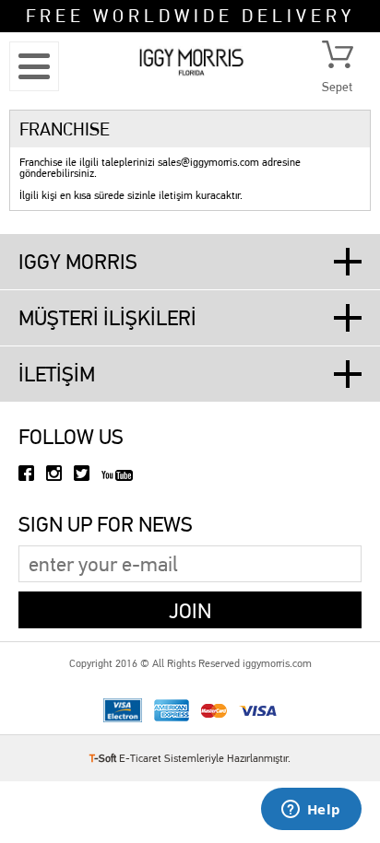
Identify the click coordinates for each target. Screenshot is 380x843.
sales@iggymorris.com (208, 162)
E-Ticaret (140, 758)
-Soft (104, 758)
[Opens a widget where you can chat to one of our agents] (311, 811)
